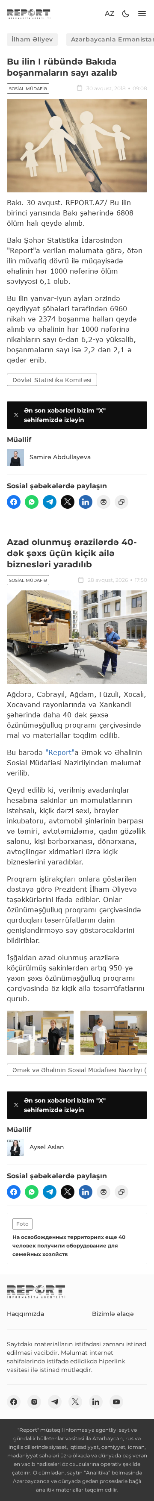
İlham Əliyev (32, 39)
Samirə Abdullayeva (60, 457)
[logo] (28, 14)
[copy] (121, 502)
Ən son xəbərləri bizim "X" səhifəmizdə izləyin (65, 415)
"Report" (59, 752)
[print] (103, 502)
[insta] (34, 1402)
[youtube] (116, 1402)
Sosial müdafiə (28, 88)
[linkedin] (85, 502)
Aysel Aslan (47, 1147)
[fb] (14, 502)
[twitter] (67, 502)
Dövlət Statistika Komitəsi (52, 379)
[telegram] (49, 502)
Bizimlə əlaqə (113, 1314)
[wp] (31, 502)
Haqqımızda (25, 1314)
